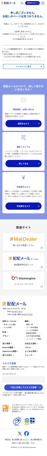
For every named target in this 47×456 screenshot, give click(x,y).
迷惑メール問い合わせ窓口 (20, 443)
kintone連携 (7, 347)
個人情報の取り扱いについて (34, 393)
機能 (27, 321)
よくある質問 (30, 351)
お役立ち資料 (30, 343)
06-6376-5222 (27, 314)
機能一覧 (29, 325)
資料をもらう (32, 3)
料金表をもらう (23, 206)
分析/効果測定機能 (33, 336)
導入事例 (6, 343)
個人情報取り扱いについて (20, 439)
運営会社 (8, 439)
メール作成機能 (32, 330)
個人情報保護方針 (36, 439)
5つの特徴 (8, 327)
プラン (5, 336)
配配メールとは (9, 321)
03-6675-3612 (16, 311)
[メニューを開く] (43, 3)
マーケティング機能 (33, 339)
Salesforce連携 (9, 351)
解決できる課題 (10, 325)
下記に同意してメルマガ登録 (23, 387)
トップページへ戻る (23, 66)
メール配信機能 (32, 327)
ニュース (28, 355)
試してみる (23, 163)
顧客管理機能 (31, 333)
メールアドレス (9, 374)
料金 (4, 332)
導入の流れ (7, 355)
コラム (27, 347)
